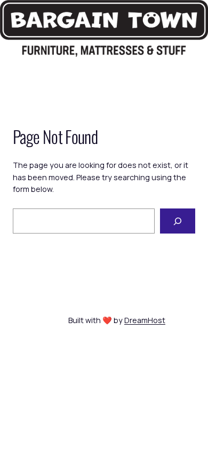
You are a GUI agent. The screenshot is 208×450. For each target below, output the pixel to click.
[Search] (177, 221)
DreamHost (144, 320)
